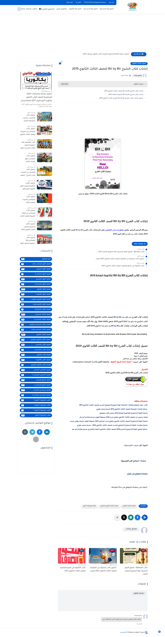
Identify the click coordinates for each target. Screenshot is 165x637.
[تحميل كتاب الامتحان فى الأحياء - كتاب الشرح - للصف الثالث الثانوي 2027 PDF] (44, 171)
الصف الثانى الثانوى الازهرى (36, 365)
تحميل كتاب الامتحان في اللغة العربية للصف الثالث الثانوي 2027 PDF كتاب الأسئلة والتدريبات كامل (27, 214)
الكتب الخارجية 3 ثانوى (36, 415)
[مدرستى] (132, 6)
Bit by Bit (79, 230)
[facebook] (39, 432)
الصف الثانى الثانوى (36, 355)
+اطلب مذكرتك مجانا (29, 9)
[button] (137, 517)
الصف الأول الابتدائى (36, 269)
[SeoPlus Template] (146, 632)
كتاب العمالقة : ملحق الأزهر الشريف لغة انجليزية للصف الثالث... (120, 252)
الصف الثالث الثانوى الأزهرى (109, 506)
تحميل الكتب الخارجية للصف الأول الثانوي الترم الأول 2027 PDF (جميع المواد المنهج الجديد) (27, 186)
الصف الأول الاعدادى (36, 279)
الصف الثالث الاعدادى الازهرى (36, 324)
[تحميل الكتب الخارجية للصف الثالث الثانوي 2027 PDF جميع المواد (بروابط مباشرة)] (44, 225)
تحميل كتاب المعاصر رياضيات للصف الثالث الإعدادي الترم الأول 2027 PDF (28, 200)
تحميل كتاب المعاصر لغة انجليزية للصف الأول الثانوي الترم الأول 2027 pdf (27, 241)
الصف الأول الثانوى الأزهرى (36, 299)
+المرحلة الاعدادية (91, 9)
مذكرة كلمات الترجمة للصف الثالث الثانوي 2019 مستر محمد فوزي (122, 409)
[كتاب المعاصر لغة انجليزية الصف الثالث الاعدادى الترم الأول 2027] (44, 144)
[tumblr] (25, 432)
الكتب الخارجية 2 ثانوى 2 (36, 410)
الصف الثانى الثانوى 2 (36, 360)
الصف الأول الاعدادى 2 (36, 284)
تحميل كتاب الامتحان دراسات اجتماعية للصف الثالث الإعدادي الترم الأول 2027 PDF (28, 118)
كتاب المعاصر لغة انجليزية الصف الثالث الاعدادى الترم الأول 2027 (28, 146)
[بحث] (19, 9)
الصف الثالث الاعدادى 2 (36, 319)
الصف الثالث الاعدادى (36, 314)
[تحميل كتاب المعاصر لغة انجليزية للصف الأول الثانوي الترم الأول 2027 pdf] (44, 239)
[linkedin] (47, 432)
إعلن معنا (69, 2)
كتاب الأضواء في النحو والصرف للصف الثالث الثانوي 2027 (123, 266)
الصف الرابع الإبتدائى (36, 380)
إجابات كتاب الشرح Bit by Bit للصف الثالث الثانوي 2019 (123, 91)
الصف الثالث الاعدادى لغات (36, 329)
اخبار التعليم (36, 259)
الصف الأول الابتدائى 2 (36, 274)
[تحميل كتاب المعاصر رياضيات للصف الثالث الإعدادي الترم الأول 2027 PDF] (44, 198)
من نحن (111, 2)
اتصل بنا (78, 2)
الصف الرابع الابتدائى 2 (36, 385)
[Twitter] (36, 439)
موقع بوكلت (138, 75)
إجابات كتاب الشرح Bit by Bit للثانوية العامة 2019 (126, 94)
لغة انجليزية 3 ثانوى (89, 506)
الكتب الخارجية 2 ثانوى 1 (36, 405)
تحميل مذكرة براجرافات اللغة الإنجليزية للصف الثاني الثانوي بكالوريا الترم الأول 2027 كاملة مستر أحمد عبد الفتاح (36, 98)
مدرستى (123, 632)
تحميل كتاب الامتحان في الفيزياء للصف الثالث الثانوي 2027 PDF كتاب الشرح (27, 132)
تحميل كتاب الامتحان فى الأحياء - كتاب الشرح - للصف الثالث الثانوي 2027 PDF (27, 173)
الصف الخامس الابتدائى (36, 370)
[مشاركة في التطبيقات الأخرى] (117, 517)
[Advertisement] (82, 33)
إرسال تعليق (139, 593)
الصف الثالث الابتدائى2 (36, 309)
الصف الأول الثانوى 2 (36, 294)
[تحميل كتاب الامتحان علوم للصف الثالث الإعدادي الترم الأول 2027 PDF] (44, 157)
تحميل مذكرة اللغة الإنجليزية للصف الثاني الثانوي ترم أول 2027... (105, 54)
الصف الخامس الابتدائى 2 (36, 375)
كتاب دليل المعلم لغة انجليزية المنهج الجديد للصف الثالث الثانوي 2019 (113, 405)
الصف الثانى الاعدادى (36, 345)
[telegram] (32, 432)
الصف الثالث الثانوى (139, 63)
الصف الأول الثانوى (36, 289)
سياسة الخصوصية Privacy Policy (95, 2)
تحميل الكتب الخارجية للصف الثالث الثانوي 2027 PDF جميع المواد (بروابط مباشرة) (28, 227)
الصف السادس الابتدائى (36, 390)
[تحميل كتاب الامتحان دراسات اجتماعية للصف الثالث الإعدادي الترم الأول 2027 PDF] (44, 116)
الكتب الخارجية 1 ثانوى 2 (36, 400)
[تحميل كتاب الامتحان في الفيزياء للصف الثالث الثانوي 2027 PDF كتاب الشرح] (44, 130)
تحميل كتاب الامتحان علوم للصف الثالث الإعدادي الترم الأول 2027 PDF (28, 159)
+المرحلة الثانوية (75, 9)
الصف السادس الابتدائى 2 (36, 395)
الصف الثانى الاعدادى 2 (36, 350)
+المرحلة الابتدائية (107, 9)
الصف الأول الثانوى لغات (36, 304)
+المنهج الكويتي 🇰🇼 (47, 9)
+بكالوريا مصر (61, 9)
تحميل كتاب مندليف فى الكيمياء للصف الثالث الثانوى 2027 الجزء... (119, 259)
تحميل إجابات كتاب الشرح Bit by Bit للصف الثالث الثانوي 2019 (121, 98)
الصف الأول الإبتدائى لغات (36, 264)
